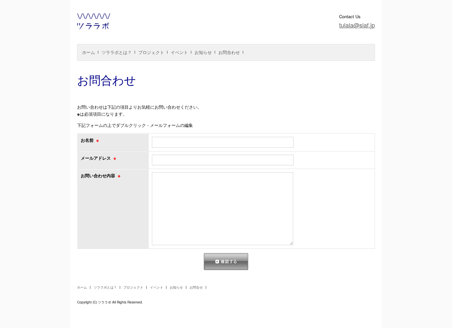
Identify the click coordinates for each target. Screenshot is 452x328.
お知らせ (203, 52)
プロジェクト (151, 52)
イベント (179, 52)
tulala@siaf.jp (357, 25)
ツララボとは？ (117, 52)
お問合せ (196, 287)
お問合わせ (229, 52)
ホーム (88, 52)
